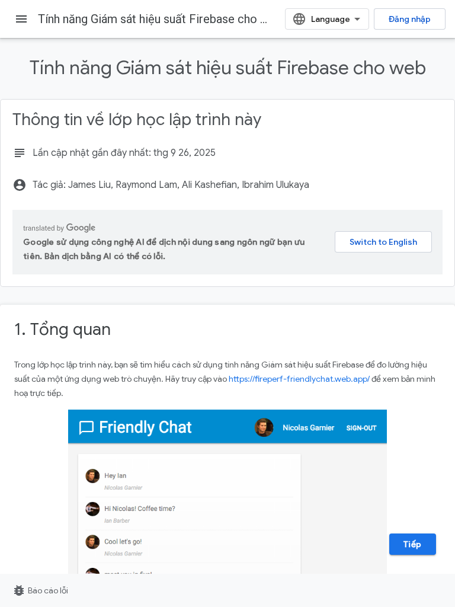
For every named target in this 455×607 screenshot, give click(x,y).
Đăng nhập (410, 19)
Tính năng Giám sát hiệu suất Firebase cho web (160, 19)
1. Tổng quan (62, 329)
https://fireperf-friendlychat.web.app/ (299, 378)
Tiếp (412, 544)
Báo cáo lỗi (40, 590)
